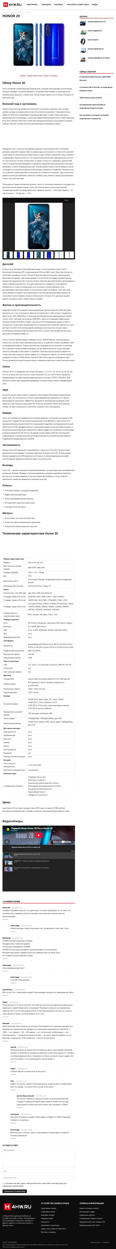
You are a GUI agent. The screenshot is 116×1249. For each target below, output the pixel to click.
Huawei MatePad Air (96, 49)
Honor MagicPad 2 (95, 31)
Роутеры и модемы (48, 1232)
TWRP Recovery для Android (91, 98)
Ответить (5, 919)
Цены (46, 75)
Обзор (23, 75)
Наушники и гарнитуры (50, 1225)
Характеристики (34, 75)
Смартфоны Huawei (17, 12)
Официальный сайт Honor (90, 1225)
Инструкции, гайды (87, 1212)
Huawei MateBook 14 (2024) (99, 58)
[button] (111, 5)
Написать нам (95, 1242)
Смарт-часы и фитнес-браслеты (53, 1229)
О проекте (105, 1242)
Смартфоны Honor (48, 1212)
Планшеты (46, 4)
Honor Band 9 (93, 40)
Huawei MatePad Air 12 (97, 22)
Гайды (95, 4)
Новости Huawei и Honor (89, 1208)
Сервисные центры (87, 1215)
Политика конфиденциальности (13, 1247)
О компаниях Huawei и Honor (91, 1218)
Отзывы (53, 75)
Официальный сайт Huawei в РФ (92, 1222)
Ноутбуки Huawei (47, 1215)
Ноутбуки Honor (47, 1218)
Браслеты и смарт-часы (78, 4)
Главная (5, 12)
